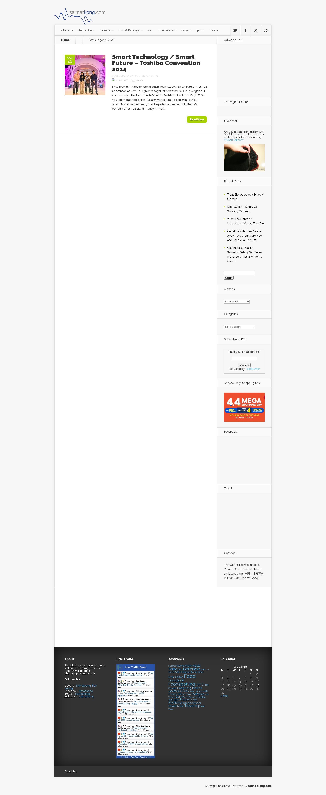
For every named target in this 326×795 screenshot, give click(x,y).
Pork (190, 700)
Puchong (174, 702)
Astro (172, 669)
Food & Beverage (130, 30)
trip (197, 706)
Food (190, 676)
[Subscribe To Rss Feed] (256, 30)
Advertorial (67, 30)
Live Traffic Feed (135, 667)
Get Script (125, 757)
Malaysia (197, 694)
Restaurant (187, 703)
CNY (171, 677)
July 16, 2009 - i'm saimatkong (135, 719)
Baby (180, 669)
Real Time (135, 757)
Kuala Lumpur (195, 691)
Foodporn (176, 680)
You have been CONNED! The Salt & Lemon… (132, 684)
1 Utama (172, 666)
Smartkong (86, 691)
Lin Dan (187, 694)
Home (65, 40)
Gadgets (185, 30)
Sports (200, 30)
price (195, 700)
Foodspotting (181, 684)
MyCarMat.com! (234, 140)
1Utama (180, 665)
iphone (197, 688)
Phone (184, 699)
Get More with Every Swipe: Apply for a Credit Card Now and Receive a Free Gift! (244, 236)
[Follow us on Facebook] (245, 30)
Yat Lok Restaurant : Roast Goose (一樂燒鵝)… (134, 702)
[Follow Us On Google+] (266, 30)
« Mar (224, 695)
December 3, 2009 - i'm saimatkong (133, 744)
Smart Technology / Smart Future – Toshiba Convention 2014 (156, 62)
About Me (71, 771)
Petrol (176, 700)
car (177, 672)
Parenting (106, 30)
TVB (202, 706)
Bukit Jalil (205, 669)
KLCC (186, 691)
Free (206, 684)
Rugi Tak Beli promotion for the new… (135, 674)
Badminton (191, 669)
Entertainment (166, 30)
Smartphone (176, 706)
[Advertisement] (181, 14)
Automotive (86, 30)
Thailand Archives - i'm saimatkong (132, 752)
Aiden (188, 665)
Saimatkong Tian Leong (81, 687)
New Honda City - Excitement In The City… (133, 729)
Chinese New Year (192, 672)
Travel (213, 30)
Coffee (179, 677)
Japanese (173, 691)
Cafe (171, 672)
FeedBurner (252, 369)
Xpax (170, 709)
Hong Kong (184, 688)
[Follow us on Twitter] (235, 30)
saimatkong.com (260, 786)
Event (150, 30)
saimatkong (82, 693)
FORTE (199, 684)
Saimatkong (133, 76)
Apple (197, 665)
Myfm (185, 697)
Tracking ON (145, 757)
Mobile (177, 697)
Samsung (196, 703)
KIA (181, 691)
